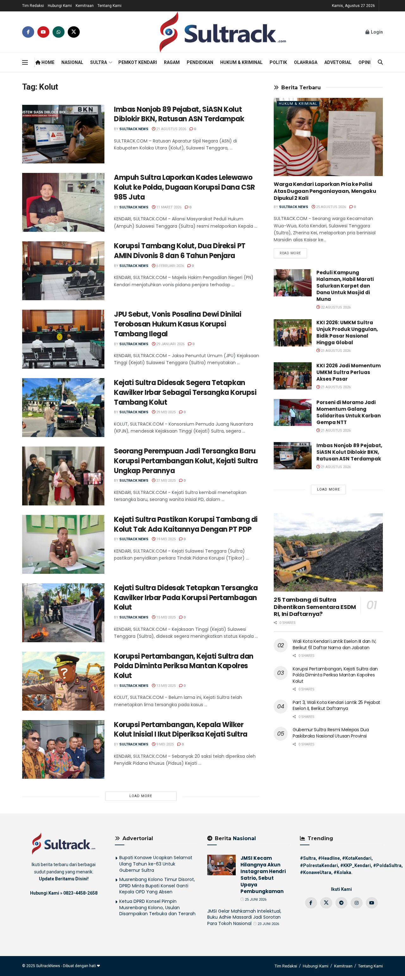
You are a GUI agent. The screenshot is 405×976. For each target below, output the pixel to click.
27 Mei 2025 (165, 480)
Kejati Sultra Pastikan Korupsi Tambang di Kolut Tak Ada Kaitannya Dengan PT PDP (186, 524)
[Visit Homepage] (222, 32)
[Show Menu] (25, 62)
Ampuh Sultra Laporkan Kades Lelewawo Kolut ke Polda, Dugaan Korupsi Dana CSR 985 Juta (184, 187)
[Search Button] (380, 62)
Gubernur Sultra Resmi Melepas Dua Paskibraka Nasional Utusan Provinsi (331, 732)
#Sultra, (308, 858)
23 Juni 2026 (268, 924)
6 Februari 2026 (169, 266)
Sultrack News (133, 129)
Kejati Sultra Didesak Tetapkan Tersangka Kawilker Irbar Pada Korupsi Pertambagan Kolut (186, 597)
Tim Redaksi (33, 5)
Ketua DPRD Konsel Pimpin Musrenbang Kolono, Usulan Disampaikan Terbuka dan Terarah (157, 907)
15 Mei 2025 (165, 617)
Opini (364, 62)
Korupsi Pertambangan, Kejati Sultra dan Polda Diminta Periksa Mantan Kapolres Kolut (183, 666)
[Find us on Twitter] (74, 32)
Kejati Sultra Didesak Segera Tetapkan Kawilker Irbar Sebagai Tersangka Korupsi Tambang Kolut (185, 392)
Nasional (72, 62)
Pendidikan (200, 62)
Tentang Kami (109, 5)
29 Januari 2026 (169, 344)
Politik (278, 62)
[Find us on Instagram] (357, 903)
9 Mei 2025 (164, 744)
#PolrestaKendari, (319, 865)
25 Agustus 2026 (330, 207)
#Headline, (329, 858)
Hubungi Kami (60, 5)
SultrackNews (48, 966)
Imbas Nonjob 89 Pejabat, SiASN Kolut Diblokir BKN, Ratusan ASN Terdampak (179, 114)
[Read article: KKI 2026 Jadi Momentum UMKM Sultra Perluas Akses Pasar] (293, 376)
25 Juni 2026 (255, 899)
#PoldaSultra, (388, 865)
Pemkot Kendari (137, 62)
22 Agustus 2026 (335, 307)
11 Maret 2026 (168, 207)
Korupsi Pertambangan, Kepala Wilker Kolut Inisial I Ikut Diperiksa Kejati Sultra (180, 729)
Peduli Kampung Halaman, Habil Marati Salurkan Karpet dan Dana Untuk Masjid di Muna (345, 285)
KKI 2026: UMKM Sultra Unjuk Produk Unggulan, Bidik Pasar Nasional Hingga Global (347, 332)
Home (47, 62)
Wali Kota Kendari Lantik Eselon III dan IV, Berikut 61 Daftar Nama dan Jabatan (334, 644)
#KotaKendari (356, 858)
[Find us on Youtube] (43, 32)
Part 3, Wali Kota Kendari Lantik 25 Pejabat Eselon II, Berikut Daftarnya (336, 705)
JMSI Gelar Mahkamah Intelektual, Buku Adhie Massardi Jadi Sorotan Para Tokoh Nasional (244, 917)
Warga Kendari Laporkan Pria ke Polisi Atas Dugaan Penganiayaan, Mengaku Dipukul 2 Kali (325, 191)
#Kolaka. (342, 872)
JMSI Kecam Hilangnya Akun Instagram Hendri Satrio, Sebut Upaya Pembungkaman (263, 875)
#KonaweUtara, (316, 872)
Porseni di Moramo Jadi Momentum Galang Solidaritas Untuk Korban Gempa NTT (348, 412)
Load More (140, 796)
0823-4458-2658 (80, 893)
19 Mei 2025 (165, 539)
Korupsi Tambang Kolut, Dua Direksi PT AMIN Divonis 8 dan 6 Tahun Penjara (180, 251)
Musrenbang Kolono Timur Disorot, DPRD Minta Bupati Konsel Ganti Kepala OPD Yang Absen (157, 885)
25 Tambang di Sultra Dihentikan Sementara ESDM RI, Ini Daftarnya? (315, 607)
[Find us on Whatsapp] (59, 32)
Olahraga (305, 62)
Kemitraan (85, 5)
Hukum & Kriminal (241, 62)
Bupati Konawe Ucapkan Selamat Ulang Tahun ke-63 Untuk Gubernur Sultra (155, 863)
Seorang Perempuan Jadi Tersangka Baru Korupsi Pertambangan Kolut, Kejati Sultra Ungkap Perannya (186, 461)
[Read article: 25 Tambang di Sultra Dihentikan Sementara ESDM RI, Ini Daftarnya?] (328, 552)
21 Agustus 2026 (170, 129)
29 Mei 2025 (165, 412)
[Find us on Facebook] (28, 32)
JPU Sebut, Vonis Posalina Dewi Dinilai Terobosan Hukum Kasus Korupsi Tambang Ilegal (177, 324)
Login (376, 32)
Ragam (172, 62)
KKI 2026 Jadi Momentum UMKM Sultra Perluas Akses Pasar (348, 372)
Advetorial (338, 62)
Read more (293, 253)
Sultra (98, 62)
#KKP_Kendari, (356, 865)
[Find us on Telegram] (341, 903)
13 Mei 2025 (165, 686)
